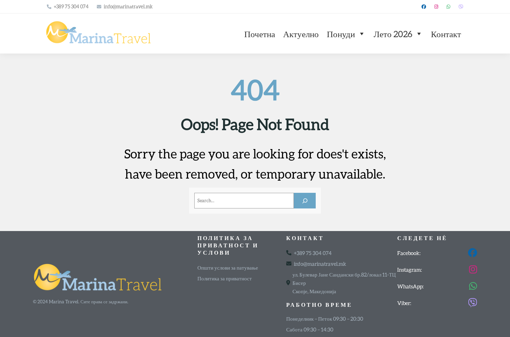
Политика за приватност (224, 278)
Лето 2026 (393, 33)
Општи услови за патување (227, 267)
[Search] (305, 200)
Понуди (341, 33)
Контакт (446, 33)
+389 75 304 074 (71, 6)
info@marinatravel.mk (128, 6)
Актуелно (301, 33)
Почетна (259, 33)
